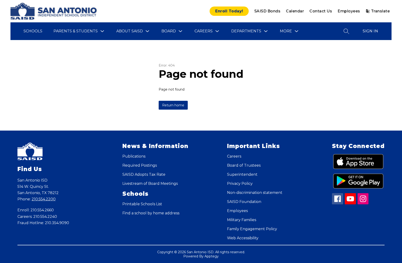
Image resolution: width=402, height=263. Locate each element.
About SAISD (129, 31)
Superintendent (242, 174)
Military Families (241, 220)
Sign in (370, 31)
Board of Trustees (244, 165)
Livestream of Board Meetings (150, 183)
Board (168, 31)
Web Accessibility (242, 238)
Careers (203, 31)
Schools (32, 31)
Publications (133, 156)
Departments (246, 31)
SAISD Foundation (244, 201)
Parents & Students (76, 31)
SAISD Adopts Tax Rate (143, 174)
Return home (173, 105)
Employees (349, 11)
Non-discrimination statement (254, 192)
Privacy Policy (240, 183)
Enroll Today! (229, 11)
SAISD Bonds (267, 11)
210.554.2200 (44, 199)
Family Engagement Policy (252, 229)
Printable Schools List (142, 204)
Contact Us (320, 11)
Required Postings (139, 165)
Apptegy (211, 256)
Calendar (295, 11)
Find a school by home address (150, 213)
